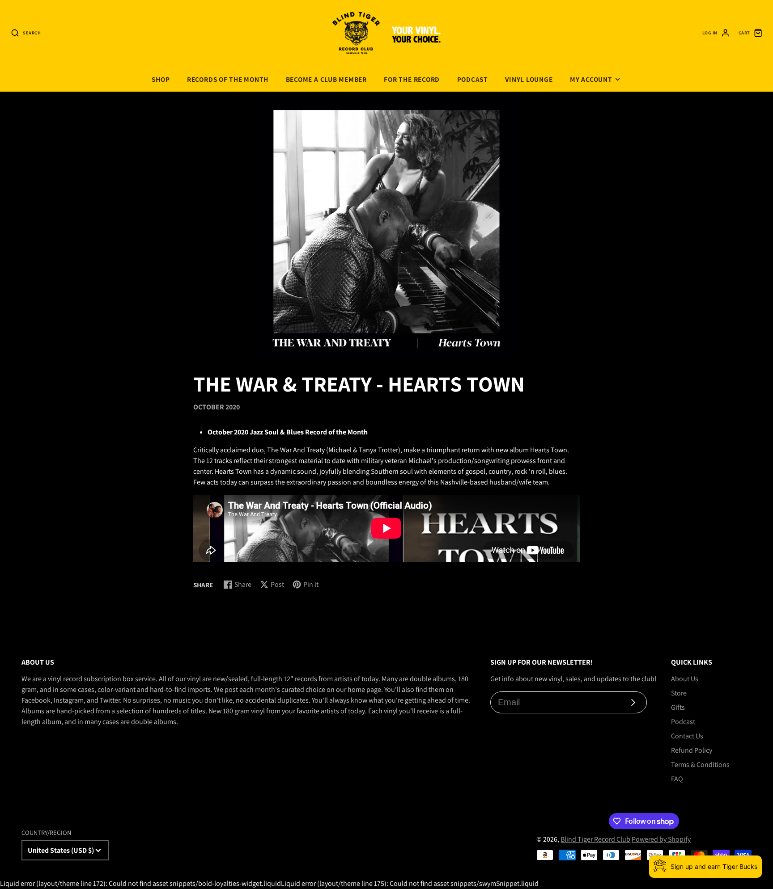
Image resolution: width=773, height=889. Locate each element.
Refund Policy (691, 750)
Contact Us (687, 736)
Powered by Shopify (661, 839)
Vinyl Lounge (528, 79)
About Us (684, 678)
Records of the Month (227, 79)
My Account (591, 79)
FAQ (677, 779)
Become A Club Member (326, 79)
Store (679, 693)
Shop (161, 79)
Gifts (678, 707)
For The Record (412, 79)
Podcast (472, 79)
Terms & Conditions (700, 764)
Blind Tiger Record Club (595, 839)
